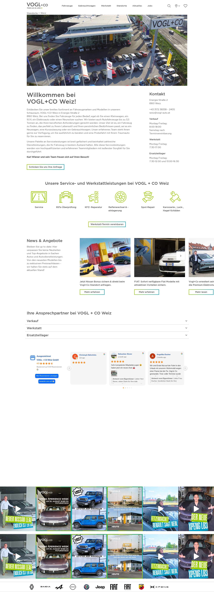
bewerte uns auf (45, 381)
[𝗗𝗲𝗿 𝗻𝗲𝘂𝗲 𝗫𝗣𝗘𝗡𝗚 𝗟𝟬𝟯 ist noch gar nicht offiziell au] (196, 509)
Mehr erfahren (92, 292)
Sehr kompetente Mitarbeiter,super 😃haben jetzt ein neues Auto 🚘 (126, 366)
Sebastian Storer (125, 354)
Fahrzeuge (67, 6)
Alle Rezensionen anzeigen (46, 376)
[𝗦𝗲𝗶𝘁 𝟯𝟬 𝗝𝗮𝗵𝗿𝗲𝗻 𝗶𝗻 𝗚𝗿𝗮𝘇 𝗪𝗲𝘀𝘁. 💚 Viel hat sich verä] (125, 509)
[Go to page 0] (123, 387)
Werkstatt (106, 6)
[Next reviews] (185, 368)
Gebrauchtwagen (86, 6)
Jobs (149, 6)
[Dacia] (45, 587)
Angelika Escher (164, 354)
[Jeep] (100, 587)
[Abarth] (141, 587)
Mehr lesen (201, 292)
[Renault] (32, 587)
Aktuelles (137, 6)
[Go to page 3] (129, 387)
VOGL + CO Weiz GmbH (48, 360)
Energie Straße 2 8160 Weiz (158, 101)
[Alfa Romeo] (87, 587)
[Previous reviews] (69, 368)
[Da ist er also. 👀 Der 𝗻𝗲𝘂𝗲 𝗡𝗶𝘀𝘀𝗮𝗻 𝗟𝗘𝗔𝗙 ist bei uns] (18, 509)
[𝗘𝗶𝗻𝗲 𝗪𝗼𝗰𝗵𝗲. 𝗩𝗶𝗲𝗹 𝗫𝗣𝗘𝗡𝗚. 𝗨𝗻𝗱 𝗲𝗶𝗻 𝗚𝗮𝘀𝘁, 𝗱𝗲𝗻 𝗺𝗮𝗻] (53, 509)
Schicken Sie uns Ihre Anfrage (45, 167)
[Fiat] (114, 587)
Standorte (122, 6)
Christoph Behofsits (87, 355)
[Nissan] (73, 587)
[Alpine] (59, 587)
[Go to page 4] (131, 387)
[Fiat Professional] (128, 587)
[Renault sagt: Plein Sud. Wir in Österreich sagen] (160, 509)
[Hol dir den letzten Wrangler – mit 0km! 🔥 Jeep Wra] (89, 509)
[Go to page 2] (127, 387)
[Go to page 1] (125, 387)
